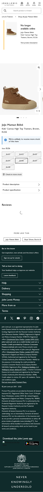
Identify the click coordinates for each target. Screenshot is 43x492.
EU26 (19, 161)
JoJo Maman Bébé (12, 239)
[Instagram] (31, 319)
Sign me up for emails (12, 258)
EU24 (6, 161)
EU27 (33, 161)
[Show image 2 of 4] (40, 89)
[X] (11, 319)
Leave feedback (10, 275)
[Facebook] (5, 319)
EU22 (19, 155)
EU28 (6, 167)
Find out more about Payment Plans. (14, 382)
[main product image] (13, 34)
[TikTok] (37, 319)
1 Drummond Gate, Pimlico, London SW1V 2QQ (22, 339)
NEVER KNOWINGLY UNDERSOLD (21, 481)
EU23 (33, 155)
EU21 (6, 155)
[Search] (5, 10)
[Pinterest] (24, 319)
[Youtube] (18, 319)
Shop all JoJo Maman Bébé (27, 17)
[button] (39, 4)
